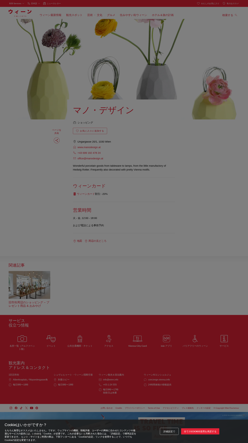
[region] (124, 431)
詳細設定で (169, 431)
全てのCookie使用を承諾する (200, 431)
